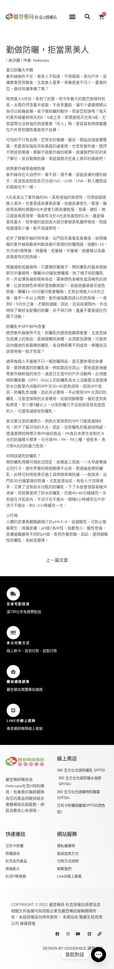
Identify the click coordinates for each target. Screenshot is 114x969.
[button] (72, 16)
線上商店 (67, 759)
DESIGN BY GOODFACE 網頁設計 (73, 948)
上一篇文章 (57, 560)
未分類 (14, 60)
